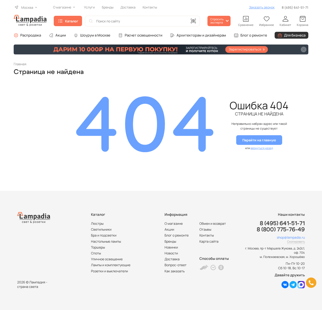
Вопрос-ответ (175, 265)
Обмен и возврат (212, 223)
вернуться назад (262, 148)
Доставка (172, 259)
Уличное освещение (107, 259)
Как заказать (175, 271)
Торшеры (98, 247)
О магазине (174, 223)
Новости (171, 253)
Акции (60, 35)
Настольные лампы (106, 241)
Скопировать (296, 242)
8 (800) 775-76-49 (281, 229)
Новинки (171, 247)
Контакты (206, 235)
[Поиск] (90, 21)
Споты (96, 253)
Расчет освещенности (143, 35)
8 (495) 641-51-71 (295, 7)
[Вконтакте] (285, 287)
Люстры (97, 223)
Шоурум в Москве (95, 35)
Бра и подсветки (103, 235)
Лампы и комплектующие (110, 265)
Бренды (170, 241)
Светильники (101, 229)
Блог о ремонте (253, 35)
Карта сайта (209, 241)
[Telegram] (293, 287)
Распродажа (30, 35)
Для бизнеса (294, 35)
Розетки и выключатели (109, 271)
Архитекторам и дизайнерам (201, 35)
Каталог (71, 21)
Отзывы (205, 229)
